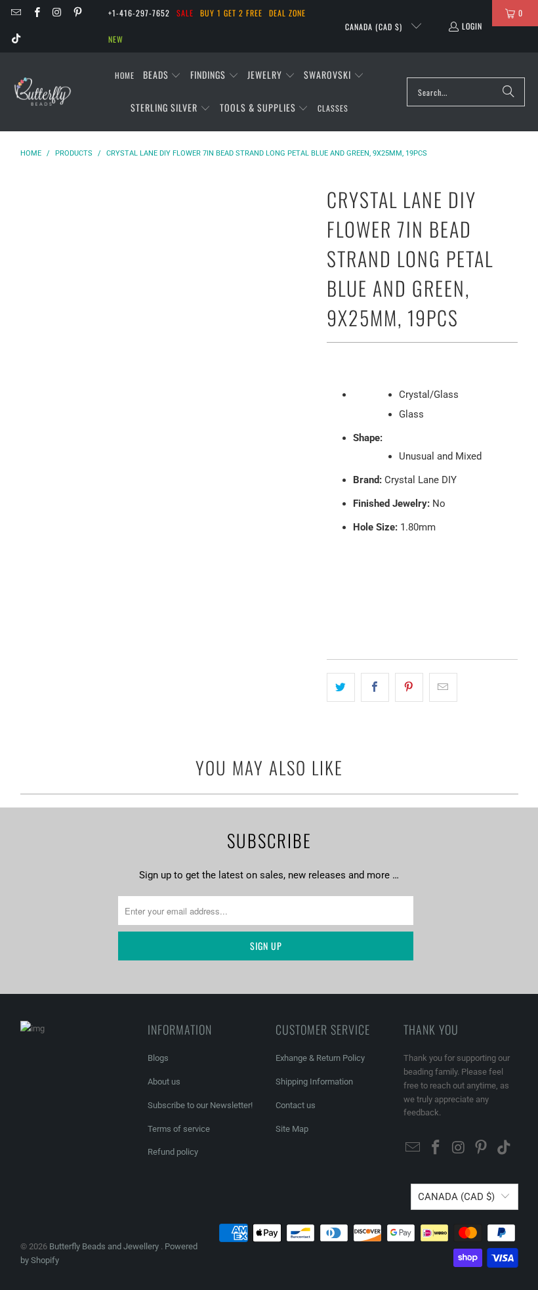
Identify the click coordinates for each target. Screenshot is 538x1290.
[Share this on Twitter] (341, 687)
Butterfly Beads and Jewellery (105, 1246)
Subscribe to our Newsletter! (200, 1105)
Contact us (296, 1105)
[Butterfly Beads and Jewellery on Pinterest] (77, 12)
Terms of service (179, 1129)
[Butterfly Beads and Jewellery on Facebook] (35, 12)
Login (472, 26)
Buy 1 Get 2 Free (231, 12)
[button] (162, 75)
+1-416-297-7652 (139, 12)
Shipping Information (314, 1081)
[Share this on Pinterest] (409, 687)
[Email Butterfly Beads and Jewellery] (15, 12)
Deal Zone (287, 12)
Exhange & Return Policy (320, 1058)
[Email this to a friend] (443, 687)
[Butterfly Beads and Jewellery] (42, 92)
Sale (185, 12)
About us (164, 1081)
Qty (333, 556)
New (115, 39)
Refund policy (173, 1152)
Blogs (158, 1058)
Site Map (292, 1129)
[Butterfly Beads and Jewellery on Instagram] (56, 12)
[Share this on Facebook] (375, 687)
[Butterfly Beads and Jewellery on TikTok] (15, 39)
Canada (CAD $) (375, 26)
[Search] (508, 91)
